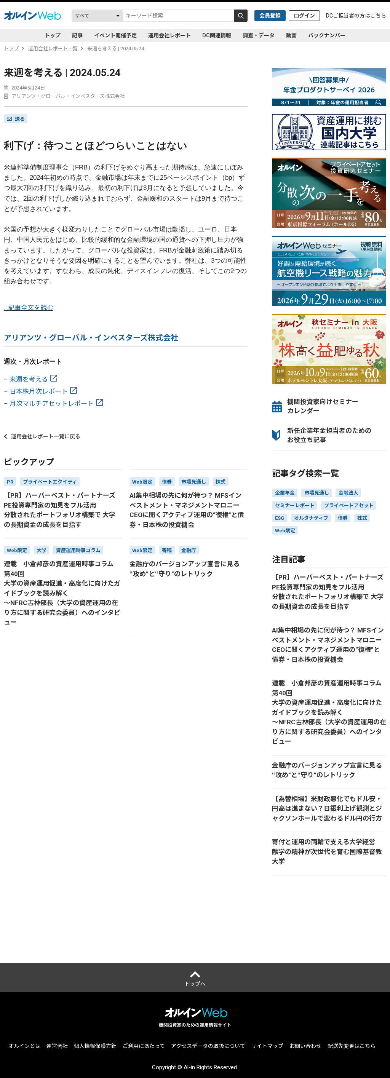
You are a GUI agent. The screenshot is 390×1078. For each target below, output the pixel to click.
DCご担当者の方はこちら (356, 15)
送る (20, 119)
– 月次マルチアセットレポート (49, 403)
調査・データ (259, 35)
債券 (343, 518)
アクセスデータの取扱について (208, 1046)
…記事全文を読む (28, 307)
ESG (280, 518)
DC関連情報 (216, 35)
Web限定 (285, 530)
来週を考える (29, 379)
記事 (77, 35)
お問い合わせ (305, 1046)
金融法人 (348, 493)
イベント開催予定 (115, 35)
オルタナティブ (311, 518)
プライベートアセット (349, 505)
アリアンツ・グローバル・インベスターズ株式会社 (91, 337)
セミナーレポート (295, 505)
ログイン (304, 16)
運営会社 (57, 1046)
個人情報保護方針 (95, 1046)
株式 (362, 518)
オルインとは (24, 1046)
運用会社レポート (169, 35)
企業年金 (285, 493)
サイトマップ (267, 1046)
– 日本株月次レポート (36, 391)
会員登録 (270, 16)
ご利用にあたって (144, 1046)
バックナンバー (326, 35)
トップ (53, 35)
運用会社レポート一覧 (53, 48)
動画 (291, 35)
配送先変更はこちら (352, 1046)
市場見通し (316, 493)
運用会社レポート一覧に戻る (45, 436)
